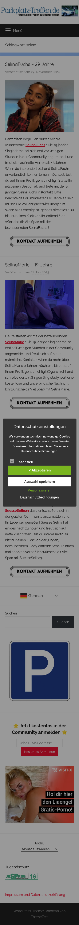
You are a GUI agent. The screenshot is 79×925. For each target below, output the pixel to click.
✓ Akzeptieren (39, 470)
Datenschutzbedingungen (39, 497)
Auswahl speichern (39, 481)
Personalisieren (39, 490)
